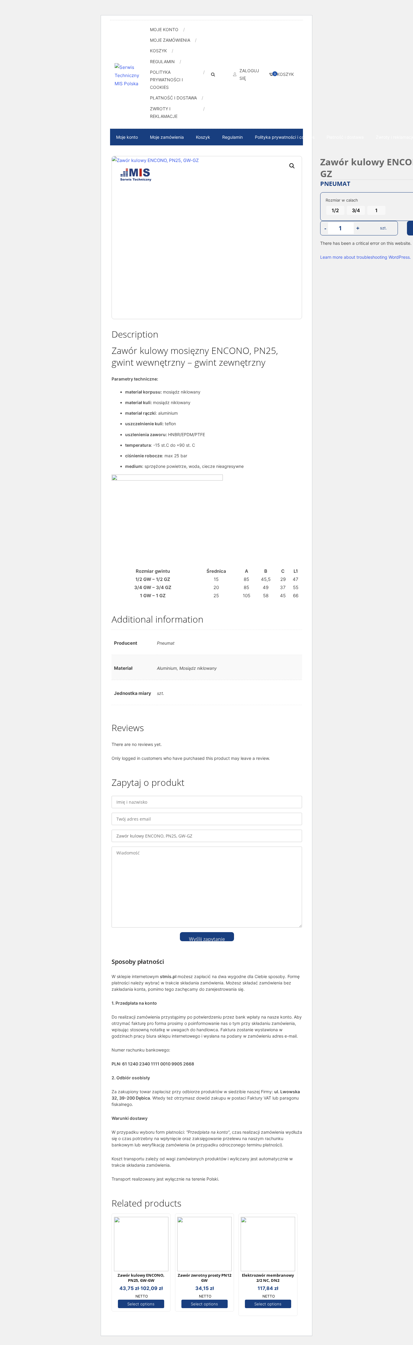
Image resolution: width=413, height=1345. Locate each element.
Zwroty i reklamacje (163, 112)
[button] (292, 165)
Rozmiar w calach (342, 200)
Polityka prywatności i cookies (166, 80)
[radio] (335, 210)
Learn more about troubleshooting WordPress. (365, 257)
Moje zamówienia (170, 40)
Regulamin (162, 61)
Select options (140, 1303)
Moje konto (164, 29)
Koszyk (158, 50)
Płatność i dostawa (173, 97)
